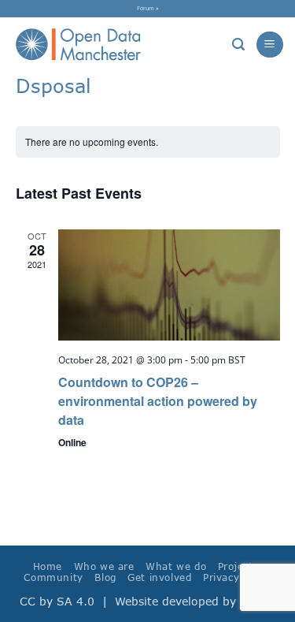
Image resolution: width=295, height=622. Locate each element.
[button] (238, 44)
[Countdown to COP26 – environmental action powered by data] (169, 285)
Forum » (148, 8)
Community (53, 577)
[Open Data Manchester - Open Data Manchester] (78, 45)
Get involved (159, 577)
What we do (176, 566)
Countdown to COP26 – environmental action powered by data (157, 401)
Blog (105, 577)
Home (47, 566)
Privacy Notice (239, 577)
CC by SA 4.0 (57, 601)
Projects (238, 566)
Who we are (104, 566)
